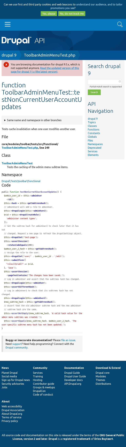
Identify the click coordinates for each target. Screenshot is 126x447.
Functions (93, 129)
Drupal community (17, 347)
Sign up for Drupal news (16, 379)
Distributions (103, 383)
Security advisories (13, 383)
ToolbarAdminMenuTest (17, 163)
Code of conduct (43, 394)
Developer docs (73, 379)
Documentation (74, 367)
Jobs (4, 387)
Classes (92, 125)
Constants (94, 133)
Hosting (37, 379)
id (10, 199)
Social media (9, 376)
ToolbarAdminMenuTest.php (49, 55)
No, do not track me (72, 13)
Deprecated (94, 147)
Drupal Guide (72, 372)
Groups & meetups (44, 387)
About (6, 401)
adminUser (37, 196)
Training (38, 376)
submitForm (17, 260)
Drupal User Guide (75, 376)
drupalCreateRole (29, 215)
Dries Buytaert (103, 438)
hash (14, 203)
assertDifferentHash (23, 287)
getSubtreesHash (36, 203)
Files (90, 140)
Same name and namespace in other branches (34, 120)
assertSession (19, 241)
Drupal (53, 438)
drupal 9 (9, 55)
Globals (92, 136)
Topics (92, 122)
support (17, 343)
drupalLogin (18, 211)
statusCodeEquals (18, 245)
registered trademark (76, 438)
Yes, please (48, 13)
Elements (93, 154)
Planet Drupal (10, 372)
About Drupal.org (12, 413)
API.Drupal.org (72, 383)
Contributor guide (43, 383)
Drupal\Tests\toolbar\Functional (21, 181)
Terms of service (11, 417)
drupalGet (17, 237)
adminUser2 (39, 211)
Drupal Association (13, 410)
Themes (100, 379)
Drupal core (102, 372)
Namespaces (95, 144)
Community (40, 367)
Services (92, 151)
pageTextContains (18, 275)
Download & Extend (108, 367)
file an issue (68, 340)
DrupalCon (39, 390)
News (5, 367)
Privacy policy (10, 420)
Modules (101, 376)
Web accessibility (12, 406)
